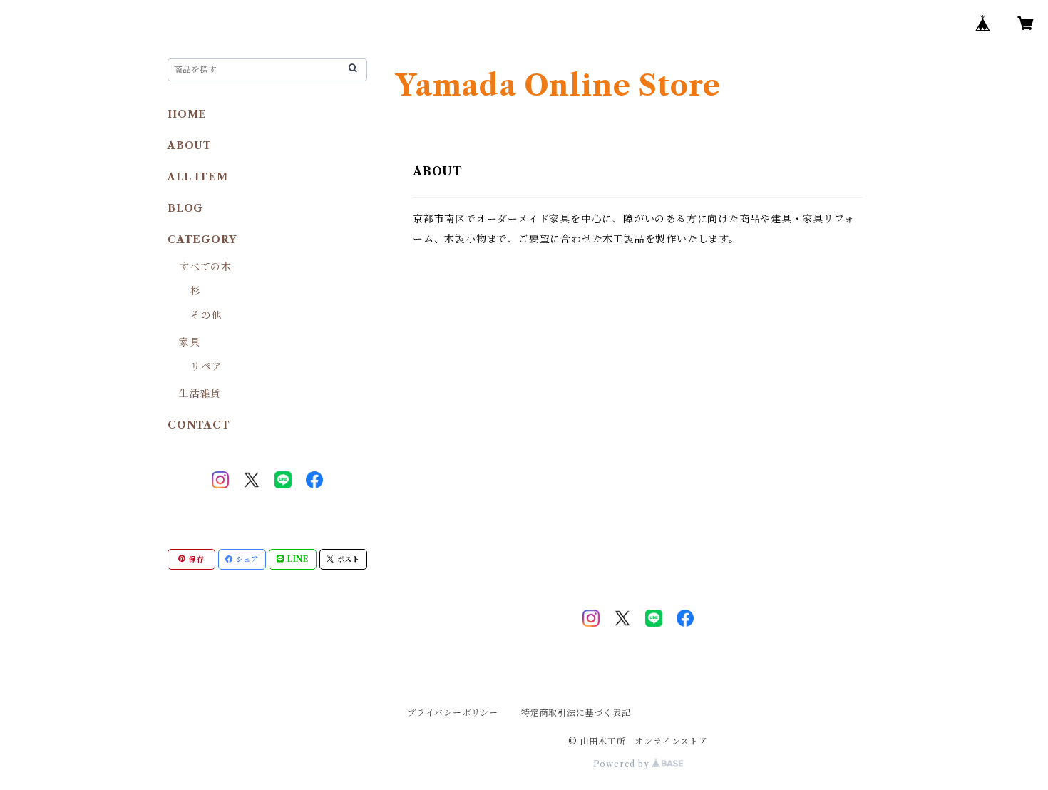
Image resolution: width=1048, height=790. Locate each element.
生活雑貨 (200, 393)
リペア (206, 366)
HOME (187, 114)
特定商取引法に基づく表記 (576, 712)
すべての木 (205, 266)
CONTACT (199, 425)
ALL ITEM (197, 176)
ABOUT (190, 145)
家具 (189, 342)
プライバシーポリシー (452, 712)
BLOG (185, 208)
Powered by (622, 764)
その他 (206, 315)
